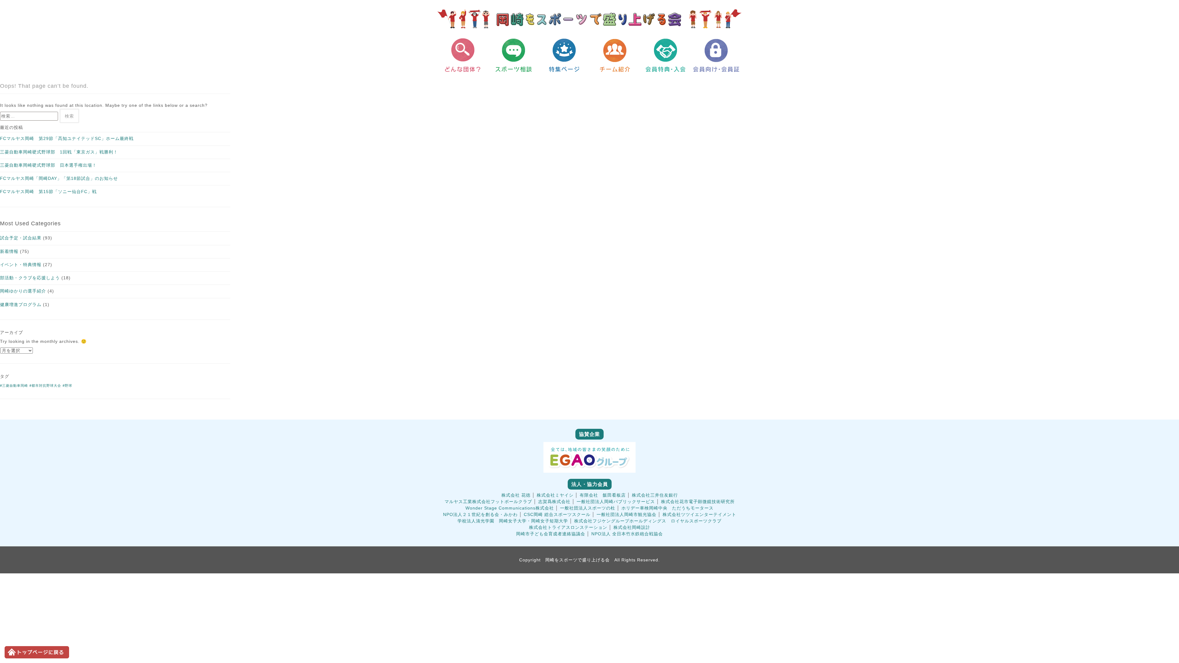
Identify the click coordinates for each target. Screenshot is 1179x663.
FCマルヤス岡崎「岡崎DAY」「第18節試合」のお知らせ (59, 178)
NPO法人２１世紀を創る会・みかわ (480, 514)
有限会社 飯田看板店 (603, 495)
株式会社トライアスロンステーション (568, 527)
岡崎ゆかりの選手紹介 (23, 291)
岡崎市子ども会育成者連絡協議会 (550, 533)
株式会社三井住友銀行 (655, 495)
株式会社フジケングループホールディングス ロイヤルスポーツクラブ (648, 520)
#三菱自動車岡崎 (14, 385)
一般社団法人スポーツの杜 (587, 508)
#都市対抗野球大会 (45, 385)
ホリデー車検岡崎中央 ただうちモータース (667, 508)
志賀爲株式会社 (554, 501)
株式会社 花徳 (516, 495)
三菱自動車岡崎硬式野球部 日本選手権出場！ (48, 165)
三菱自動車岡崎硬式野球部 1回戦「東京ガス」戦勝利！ (59, 151)
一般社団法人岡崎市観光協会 (626, 514)
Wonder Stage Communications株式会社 (509, 508)
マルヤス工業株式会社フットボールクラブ (488, 501)
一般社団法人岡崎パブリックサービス (616, 501)
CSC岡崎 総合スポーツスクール (557, 514)
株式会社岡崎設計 (631, 527)
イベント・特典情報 (20, 264)
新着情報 (9, 251)
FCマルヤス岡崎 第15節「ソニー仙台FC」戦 (48, 191)
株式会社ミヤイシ (555, 495)
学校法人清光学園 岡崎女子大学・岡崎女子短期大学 (512, 520)
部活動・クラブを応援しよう (30, 277)
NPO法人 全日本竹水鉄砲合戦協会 (627, 533)
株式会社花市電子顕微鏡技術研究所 (698, 501)
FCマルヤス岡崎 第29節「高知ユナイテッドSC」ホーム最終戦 (67, 138)
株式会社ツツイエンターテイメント (699, 514)
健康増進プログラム (20, 304)
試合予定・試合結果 (20, 237)
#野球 (67, 385)
